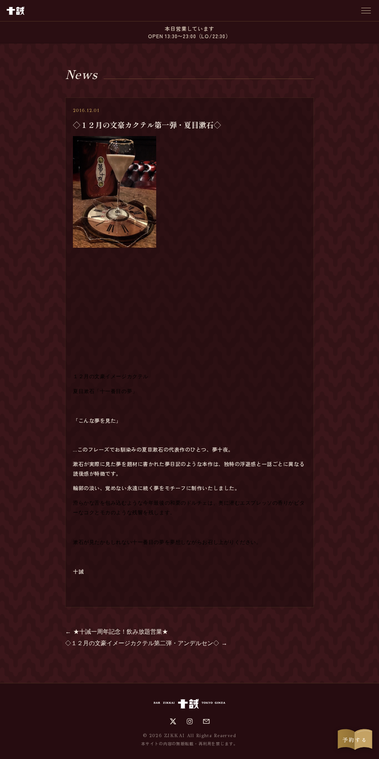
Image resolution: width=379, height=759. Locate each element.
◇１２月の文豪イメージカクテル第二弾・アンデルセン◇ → (146, 643)
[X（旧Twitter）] (173, 721)
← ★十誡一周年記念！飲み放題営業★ (116, 631)
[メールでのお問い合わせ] (206, 721)
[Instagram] (189, 721)
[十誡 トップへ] (15, 11)
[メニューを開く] (366, 10)
